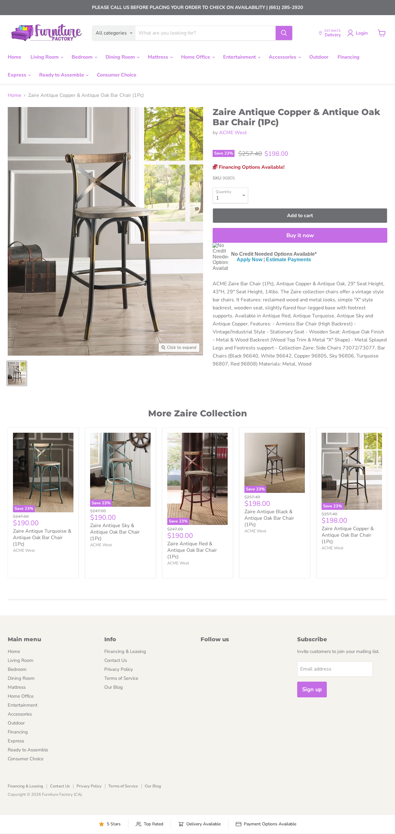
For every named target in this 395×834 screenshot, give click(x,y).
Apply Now (249, 259)
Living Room (45, 57)
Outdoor (318, 57)
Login (362, 33)
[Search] (284, 33)
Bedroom (83, 57)
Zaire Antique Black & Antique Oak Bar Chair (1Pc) (269, 518)
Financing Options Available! (251, 167)
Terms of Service (121, 678)
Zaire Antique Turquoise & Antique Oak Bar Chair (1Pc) (42, 537)
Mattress (158, 57)
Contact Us (115, 660)
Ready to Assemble (62, 75)
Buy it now (300, 235)
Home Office (196, 57)
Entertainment (240, 57)
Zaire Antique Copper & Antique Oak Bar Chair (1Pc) (348, 535)
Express (17, 75)
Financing (349, 57)
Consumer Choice (116, 75)
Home (14, 57)
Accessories (283, 57)
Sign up (312, 689)
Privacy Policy (118, 669)
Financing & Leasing (125, 651)
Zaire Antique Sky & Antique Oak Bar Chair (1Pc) (115, 532)
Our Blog (113, 687)
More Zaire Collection (197, 413)
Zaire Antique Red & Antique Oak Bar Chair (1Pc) (192, 550)
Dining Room (121, 57)
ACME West (233, 132)
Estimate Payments (288, 259)
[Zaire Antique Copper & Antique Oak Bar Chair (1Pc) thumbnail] (17, 373)
